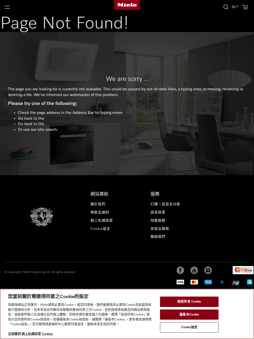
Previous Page (57, 119)
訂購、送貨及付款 (165, 204)
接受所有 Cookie (189, 301)
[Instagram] (208, 270)
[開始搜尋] (226, 7)
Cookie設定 (189, 327)
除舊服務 (158, 220)
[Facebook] (180, 270)
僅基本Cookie (189, 314)
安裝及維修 (160, 229)
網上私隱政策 (102, 220)
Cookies (47, 334)
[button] (42, 7)
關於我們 (98, 204)
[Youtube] (194, 270)
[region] (127, 314)
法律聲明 (14, 334)
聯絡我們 (158, 236)
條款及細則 (100, 212)
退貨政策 (158, 212)
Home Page (55, 124)
